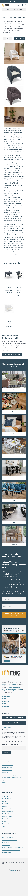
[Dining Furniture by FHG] (14, 394)
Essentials (14, 544)
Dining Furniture (6, 808)
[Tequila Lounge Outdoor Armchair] (19, 275)
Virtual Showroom (7, 770)
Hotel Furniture (6, 842)
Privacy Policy (6, 869)
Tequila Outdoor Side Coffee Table (8, 290)
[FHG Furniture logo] (5, 4)
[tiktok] (15, 741)
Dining (14, 411)
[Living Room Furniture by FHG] (14, 372)
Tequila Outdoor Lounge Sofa (9, 323)
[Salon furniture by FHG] (14, 460)
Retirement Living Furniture (9, 840)
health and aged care (14, 687)
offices (20, 689)
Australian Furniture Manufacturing (11, 777)
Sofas (3, 826)
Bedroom (14, 434)
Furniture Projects (7, 767)
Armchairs (5, 796)
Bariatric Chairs (6, 798)
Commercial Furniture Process (10, 775)
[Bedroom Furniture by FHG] (14, 416)
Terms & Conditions (14, 869)
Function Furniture (7, 816)
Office (14, 522)
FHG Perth (5, 703)
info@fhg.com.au (8, 729)
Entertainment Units (7, 811)
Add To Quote (19, 38)
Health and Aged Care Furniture (10, 837)
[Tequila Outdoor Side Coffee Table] (9, 275)
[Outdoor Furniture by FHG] (14, 438)
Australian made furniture (9, 684)
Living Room (14, 389)
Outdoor (14, 456)
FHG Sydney (5, 698)
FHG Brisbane (6, 696)
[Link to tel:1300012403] (10, 1)
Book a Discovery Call (8, 785)
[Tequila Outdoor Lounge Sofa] (9, 308)
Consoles (4, 806)
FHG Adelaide (6, 706)
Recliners (4, 821)
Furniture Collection (7, 765)
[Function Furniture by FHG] (14, 482)
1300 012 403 (7, 727)
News (3, 780)
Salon (14, 478)
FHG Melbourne (6, 701)
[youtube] (18, 741)
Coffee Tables (6, 803)
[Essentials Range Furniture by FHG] (14, 526)
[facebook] (9, 741)
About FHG (5, 772)
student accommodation (8, 691)
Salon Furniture (6, 823)
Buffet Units (5, 801)
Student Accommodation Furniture (11, 850)
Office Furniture (6, 845)
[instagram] (6, 741)
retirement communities (8, 689)
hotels (16, 689)
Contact (4, 782)
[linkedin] (21, 741)
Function (14, 500)
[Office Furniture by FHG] (14, 504)
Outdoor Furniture (7, 818)
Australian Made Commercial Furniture (12, 847)
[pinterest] (12, 741)
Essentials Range (6, 813)
